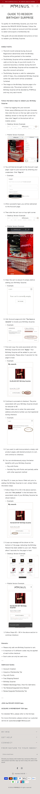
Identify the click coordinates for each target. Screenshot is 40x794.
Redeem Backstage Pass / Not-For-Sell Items (19, 685)
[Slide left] (3, 2)
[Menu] (2, 6)
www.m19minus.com (17, 110)
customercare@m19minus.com (19, 721)
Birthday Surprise (9, 681)
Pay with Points (8, 675)
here (21, 703)
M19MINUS (16, 787)
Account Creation (9, 669)
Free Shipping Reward (11, 678)
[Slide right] (37, 2)
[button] (32, 6)
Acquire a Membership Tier (12, 672)
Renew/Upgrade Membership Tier (15, 691)
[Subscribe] (37, 754)
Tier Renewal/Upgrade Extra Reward (16, 688)
